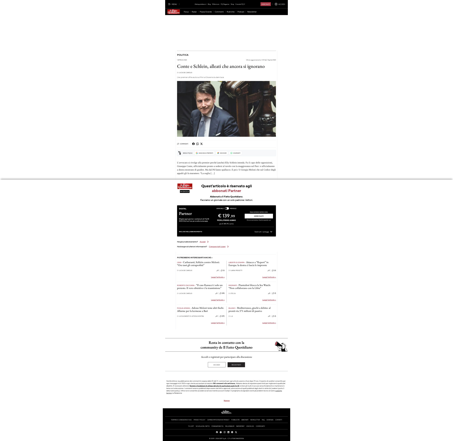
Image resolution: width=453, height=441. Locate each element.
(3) (275, 270)
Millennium (215, 4)
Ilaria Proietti (235, 270)
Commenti (184, 144)
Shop (232, 4)
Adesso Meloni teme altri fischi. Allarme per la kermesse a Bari (200, 309)
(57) (223, 316)
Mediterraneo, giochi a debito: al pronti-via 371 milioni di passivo (250, 309)
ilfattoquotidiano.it (200, 4)
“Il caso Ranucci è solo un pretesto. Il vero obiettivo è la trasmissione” (200, 286)
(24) (223, 293)
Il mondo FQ (239, 4)
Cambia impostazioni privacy (218, 420)
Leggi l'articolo (218, 277)
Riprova (227, 400)
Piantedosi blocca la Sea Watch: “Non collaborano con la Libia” (250, 286)
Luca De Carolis (184, 72)
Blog (209, 4)
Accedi (216, 365)
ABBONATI (259, 216)
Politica (182, 54)
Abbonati (265, 4)
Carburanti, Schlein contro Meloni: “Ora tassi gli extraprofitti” (198, 263)
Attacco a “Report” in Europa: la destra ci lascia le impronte (248, 263)
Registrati (236, 365)
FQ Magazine (225, 4)
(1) (223, 270)
